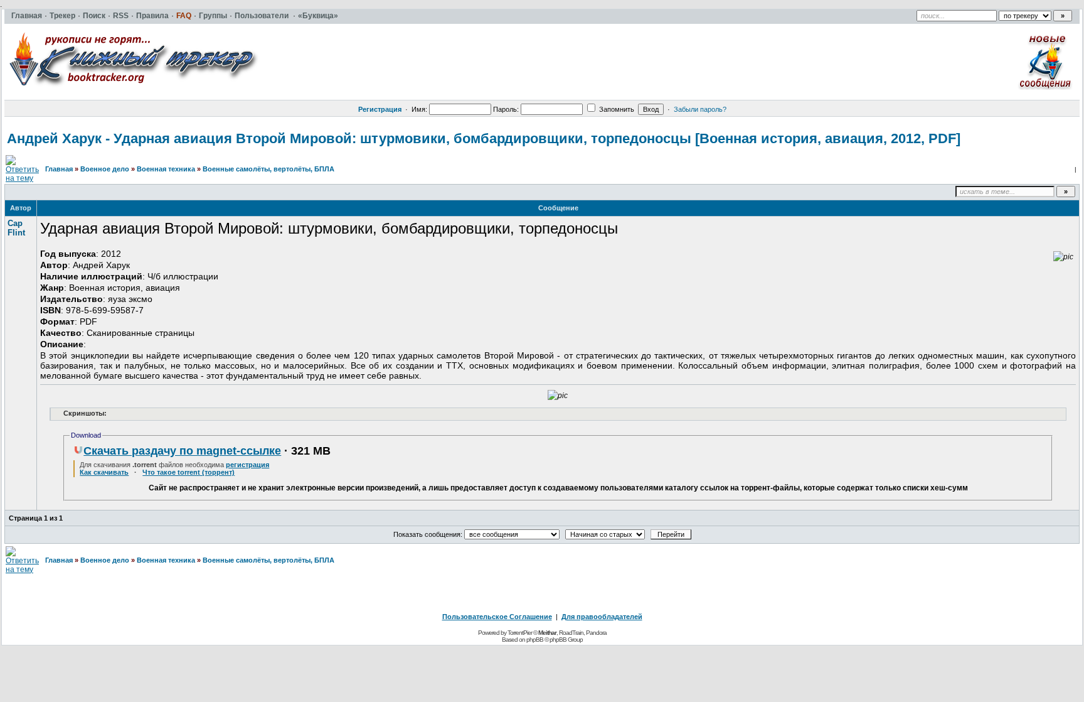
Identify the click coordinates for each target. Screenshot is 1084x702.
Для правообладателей (601, 616)
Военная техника (166, 169)
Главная (59, 169)
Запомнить (615, 109)
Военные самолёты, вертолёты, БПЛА (268, 169)
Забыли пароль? (700, 109)
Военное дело (104, 169)
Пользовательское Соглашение (497, 616)
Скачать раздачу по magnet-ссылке (182, 451)
